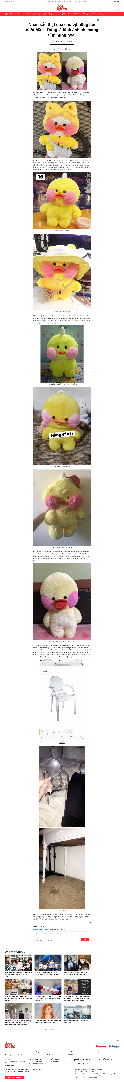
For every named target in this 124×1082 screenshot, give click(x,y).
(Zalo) (40, 1061)
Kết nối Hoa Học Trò (48, 1055)
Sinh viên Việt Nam (80, 1)
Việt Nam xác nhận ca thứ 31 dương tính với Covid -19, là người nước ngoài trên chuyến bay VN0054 (18, 1022)
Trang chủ (6, 14)
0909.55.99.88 (34, 1061)
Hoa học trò (10, 1045)
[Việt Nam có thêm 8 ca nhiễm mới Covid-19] (77, 1011)
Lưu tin (3, 59)
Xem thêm (117, 14)
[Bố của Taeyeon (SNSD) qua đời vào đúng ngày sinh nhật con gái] (48, 1011)
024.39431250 (10, 1065)
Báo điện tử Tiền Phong (62, 7)
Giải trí (29, 14)
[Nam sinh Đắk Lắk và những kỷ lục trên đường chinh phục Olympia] (48, 963)
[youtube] (118, 1)
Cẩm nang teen (97, 1052)
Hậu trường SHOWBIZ (62, 14)
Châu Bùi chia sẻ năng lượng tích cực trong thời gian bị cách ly (76, 973)
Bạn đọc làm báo (14, 1077)
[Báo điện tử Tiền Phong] (101, 1046)
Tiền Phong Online (50, 1)
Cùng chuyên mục (15, 952)
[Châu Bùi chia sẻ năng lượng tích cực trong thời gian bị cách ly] (77, 963)
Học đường (36, 14)
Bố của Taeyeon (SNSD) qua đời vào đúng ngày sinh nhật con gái (48, 1021)
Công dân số (20, 1055)
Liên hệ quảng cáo (35, 1059)
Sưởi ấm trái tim (72, 1052)
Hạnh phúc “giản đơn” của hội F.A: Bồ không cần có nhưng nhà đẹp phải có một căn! (18, 998)
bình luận (69, 49)
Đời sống (13, 14)
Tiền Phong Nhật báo (65, 1)
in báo (66, 49)
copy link (62, 49)
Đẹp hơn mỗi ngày (48, 14)
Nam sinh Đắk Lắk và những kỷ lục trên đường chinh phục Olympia (47, 973)
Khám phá (21, 14)
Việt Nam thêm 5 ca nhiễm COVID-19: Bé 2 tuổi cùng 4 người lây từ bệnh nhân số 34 (48, 998)
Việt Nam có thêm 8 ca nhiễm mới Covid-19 (76, 1021)
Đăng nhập (36, 929)
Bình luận (3, 63)
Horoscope (110, 14)
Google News (97, 19)
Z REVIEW (93, 14)
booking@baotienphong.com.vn (39, 1063)
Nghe (3, 49)
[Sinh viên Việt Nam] (114, 1046)
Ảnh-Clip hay (84, 14)
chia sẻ (54, 49)
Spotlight (101, 14)
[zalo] (88, 1063)
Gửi (85, 939)
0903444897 (56, 1061)
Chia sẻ (3, 54)
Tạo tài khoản (48, 929)
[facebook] (115, 1)
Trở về (3, 68)
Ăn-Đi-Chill (74, 14)
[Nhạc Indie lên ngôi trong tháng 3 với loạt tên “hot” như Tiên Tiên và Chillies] (18, 963)
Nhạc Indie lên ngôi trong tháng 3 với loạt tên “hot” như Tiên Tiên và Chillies (18, 974)
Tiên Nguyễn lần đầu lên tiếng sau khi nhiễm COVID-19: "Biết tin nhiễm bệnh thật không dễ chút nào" (77, 998)
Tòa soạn (8, 1059)
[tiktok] (84, 1064)
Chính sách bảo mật (105, 1059)
